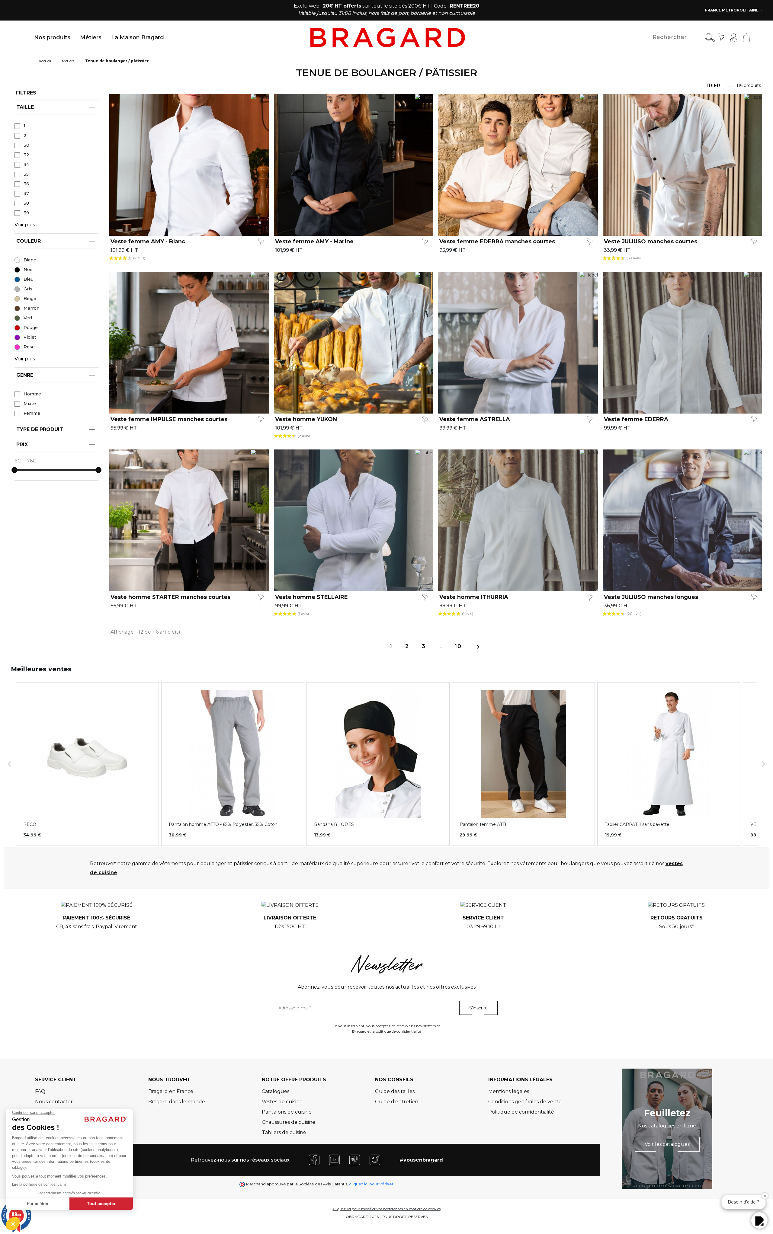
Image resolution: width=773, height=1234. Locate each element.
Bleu (29, 279)
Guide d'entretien (396, 1102)
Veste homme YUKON (306, 419)
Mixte (30, 403)
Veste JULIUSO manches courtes (650, 241)
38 (26, 203)
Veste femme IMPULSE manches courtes (169, 419)
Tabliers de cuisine (284, 1132)
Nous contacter (54, 1102)
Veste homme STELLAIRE (311, 597)
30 (26, 145)
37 (26, 193)
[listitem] (87, 764)
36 (26, 184)
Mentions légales (508, 1091)
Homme (32, 394)
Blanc (30, 260)
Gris (28, 289)
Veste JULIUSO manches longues (651, 597)
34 (26, 164)
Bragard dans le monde (176, 1102)
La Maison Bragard (137, 37)
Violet (30, 337)
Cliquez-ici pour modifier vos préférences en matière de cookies (387, 1209)
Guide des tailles (395, 1091)
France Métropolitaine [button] (732, 10)
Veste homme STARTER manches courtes (170, 597)
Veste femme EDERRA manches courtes (497, 241)
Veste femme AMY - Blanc (148, 241)
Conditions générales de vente (525, 1102)
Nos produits (52, 37)
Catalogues (275, 1091)
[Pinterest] (354, 1159)
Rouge (31, 327)
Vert (28, 318)
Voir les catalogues (667, 1144)
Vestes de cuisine (282, 1102)
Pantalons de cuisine (287, 1112)
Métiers (90, 37)
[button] (10, 764)
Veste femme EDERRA (636, 419)
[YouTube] (334, 1159)
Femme (32, 413)
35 (26, 174)
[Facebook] (314, 1159)
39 (26, 213)
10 (458, 646)
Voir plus (24, 225)
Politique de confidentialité (521, 1112)
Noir (28, 269)
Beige (30, 298)
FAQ (40, 1091)
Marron (32, 308)
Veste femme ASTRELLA (474, 419)
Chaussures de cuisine (288, 1122)
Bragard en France (170, 1091)
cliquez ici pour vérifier (371, 1184)
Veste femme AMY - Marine (314, 241)
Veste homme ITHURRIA (473, 597)
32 (26, 155)
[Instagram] (375, 1159)
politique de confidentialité (398, 1031)
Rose (29, 347)
